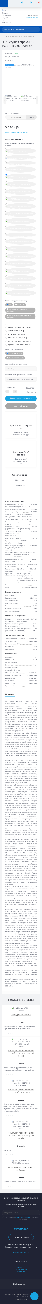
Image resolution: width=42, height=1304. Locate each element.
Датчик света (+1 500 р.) (16, 331)
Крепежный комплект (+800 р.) (19, 345)
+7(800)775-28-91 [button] (21, 1229)
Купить (31, 117)
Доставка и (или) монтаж (21, 453)
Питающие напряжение (14, 349)
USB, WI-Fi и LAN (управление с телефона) (19, 317)
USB (9, 305)
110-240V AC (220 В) (15, 353)
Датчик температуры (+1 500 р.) (19, 327)
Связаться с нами (21, 1237)
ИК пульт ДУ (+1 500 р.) (16, 334)
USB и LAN (20, 305)
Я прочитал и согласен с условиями (22, 1218)
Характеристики (20, 475)
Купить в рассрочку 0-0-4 (21, 426)
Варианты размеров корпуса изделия (19, 375)
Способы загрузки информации (16, 301)
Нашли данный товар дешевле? (16, 132)
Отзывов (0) (20, 485)
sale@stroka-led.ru (21, 1252)
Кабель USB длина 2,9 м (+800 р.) (19, 341)
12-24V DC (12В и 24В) (16, 358)
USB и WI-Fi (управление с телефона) (17, 310)
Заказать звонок (32, 18)
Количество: (10, 387)
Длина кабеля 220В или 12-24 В (16, 364)
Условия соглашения (22, 1217)
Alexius (25, 1299)
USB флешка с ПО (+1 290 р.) (18, 338)
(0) (12, 60)
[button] (33, 15)
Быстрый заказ (21, 406)
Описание (19, 480)
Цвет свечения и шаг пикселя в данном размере (19, 144)
